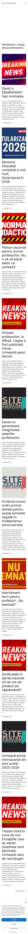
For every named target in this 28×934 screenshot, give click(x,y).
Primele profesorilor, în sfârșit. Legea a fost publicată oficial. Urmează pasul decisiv (14, 344)
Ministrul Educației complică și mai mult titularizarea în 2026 (14, 172)
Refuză (14, 924)
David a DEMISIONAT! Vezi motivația (12, 92)
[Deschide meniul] (25, 3)
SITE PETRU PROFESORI (9, 3)
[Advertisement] (14, 26)
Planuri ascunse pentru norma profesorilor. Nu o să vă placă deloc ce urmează (14, 257)
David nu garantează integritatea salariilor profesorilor (11, 430)
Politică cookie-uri (13, 931)
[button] (25, 902)
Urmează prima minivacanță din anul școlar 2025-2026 (14, 761)
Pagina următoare (20, 891)
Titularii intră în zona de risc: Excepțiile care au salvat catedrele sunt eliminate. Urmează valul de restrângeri (13, 845)
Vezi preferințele (14, 928)
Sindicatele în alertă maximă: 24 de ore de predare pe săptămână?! (13, 682)
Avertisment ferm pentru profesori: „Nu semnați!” (12, 598)
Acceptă (14, 919)
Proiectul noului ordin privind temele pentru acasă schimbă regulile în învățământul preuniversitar (13, 513)
